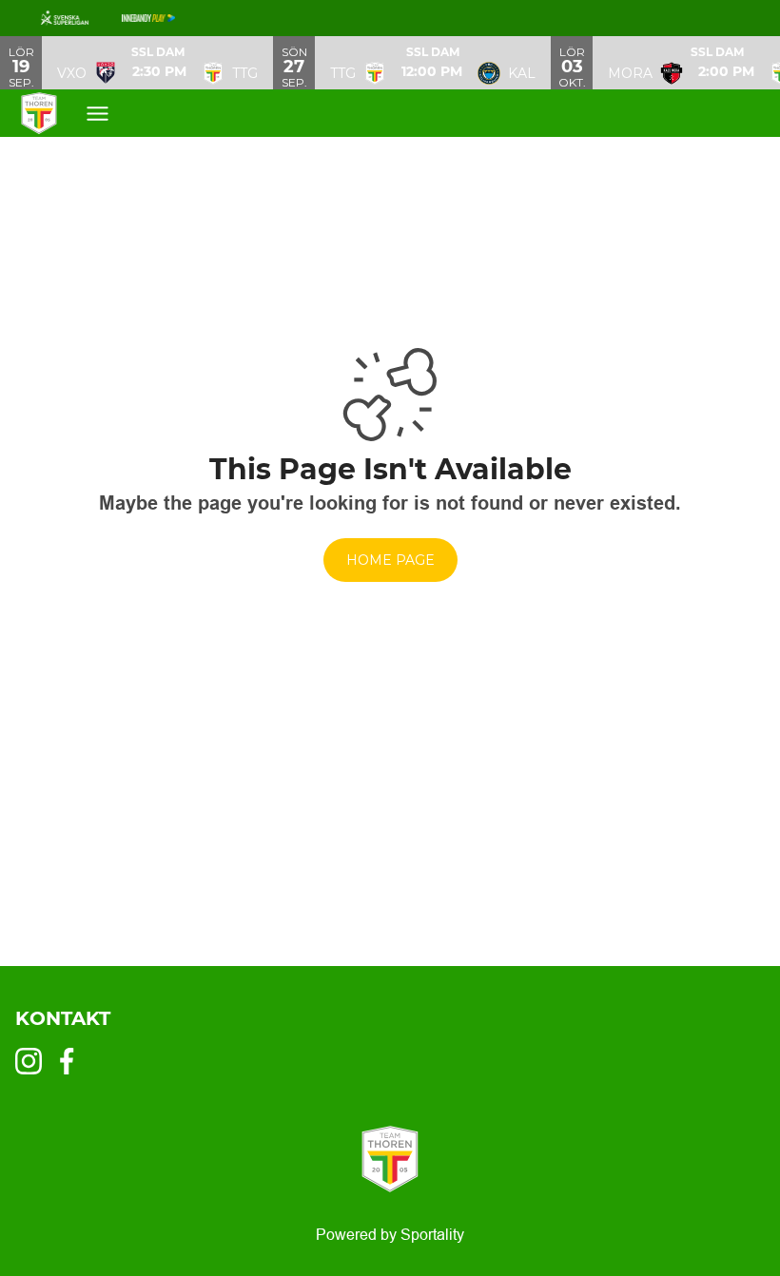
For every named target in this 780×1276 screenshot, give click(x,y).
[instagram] (34, 1061)
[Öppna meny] (97, 113)
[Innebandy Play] (163, 18)
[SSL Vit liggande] (80, 18)
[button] (157, 62)
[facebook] (72, 1061)
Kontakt (62, 1018)
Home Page (390, 560)
